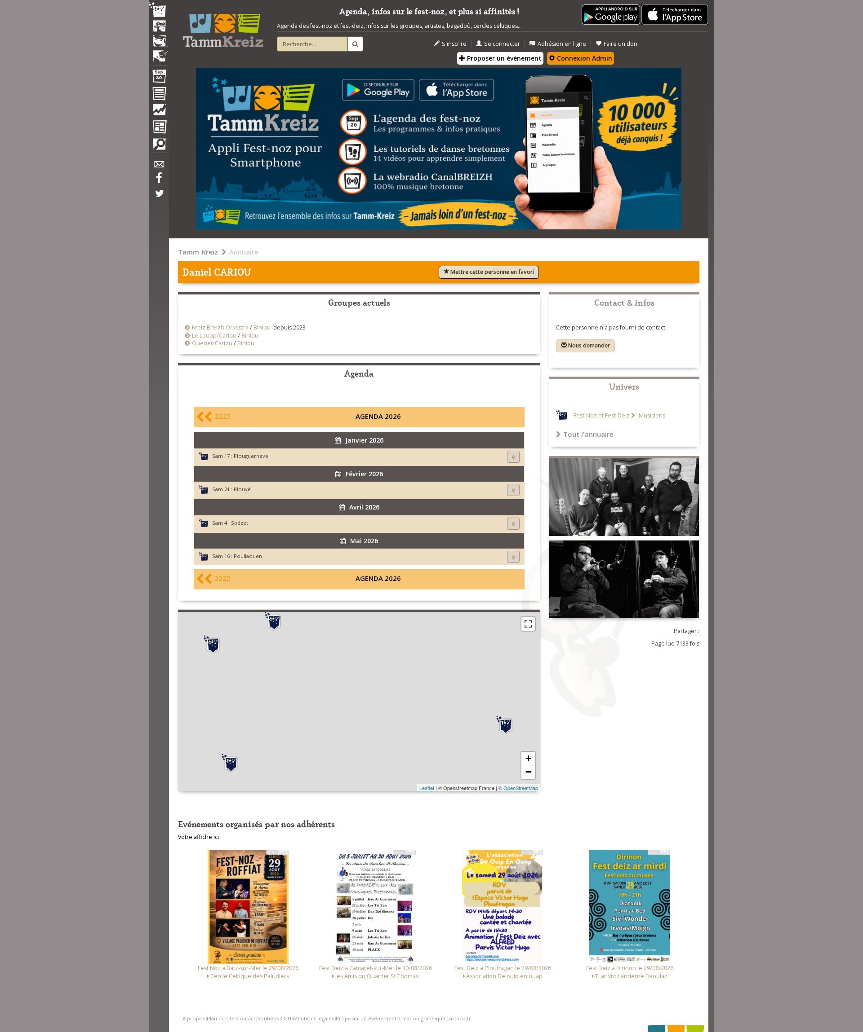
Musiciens (651, 415)
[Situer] (513, 457)
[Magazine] (158, 128)
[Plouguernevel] (505, 725)
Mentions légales (313, 1018)
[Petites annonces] (158, 146)
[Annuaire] (158, 95)
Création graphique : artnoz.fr (434, 1018)
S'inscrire (454, 44)
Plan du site (221, 1018)
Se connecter (502, 44)
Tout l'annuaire (588, 434)
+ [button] (528, 758)
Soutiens (268, 1018)
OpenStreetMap (520, 787)
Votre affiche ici (198, 837)
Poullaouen (248, 556)
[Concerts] (158, 27)
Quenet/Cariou (212, 343)
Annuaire (243, 251)
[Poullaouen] (274, 621)
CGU (285, 1018)
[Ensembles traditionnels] (158, 52)
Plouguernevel (252, 455)
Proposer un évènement (503, 58)
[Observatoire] (158, 112)
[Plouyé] (213, 644)
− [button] (528, 771)
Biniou (262, 327)
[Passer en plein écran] (528, 624)
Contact (245, 1018)
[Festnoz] (158, 10)
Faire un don (620, 44)
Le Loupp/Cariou (214, 335)
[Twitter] (158, 197)
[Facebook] (158, 180)
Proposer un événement (366, 1018)
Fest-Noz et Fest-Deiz (602, 415)
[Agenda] (158, 78)
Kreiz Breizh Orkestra (220, 327)
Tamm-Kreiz (198, 251)
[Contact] (158, 166)
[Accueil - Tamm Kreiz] (223, 27)
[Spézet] (231, 763)
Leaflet (426, 787)
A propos (193, 1018)
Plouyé (242, 489)
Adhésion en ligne (562, 44)
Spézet (239, 522)
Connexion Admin (583, 58)
